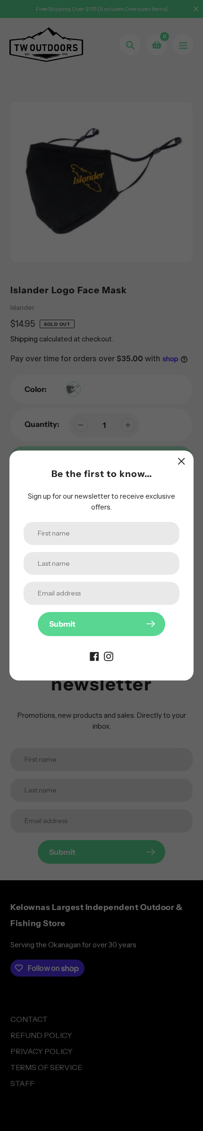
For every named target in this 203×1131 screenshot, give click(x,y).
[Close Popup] (181, 461)
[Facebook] (94, 656)
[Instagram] (108, 656)
